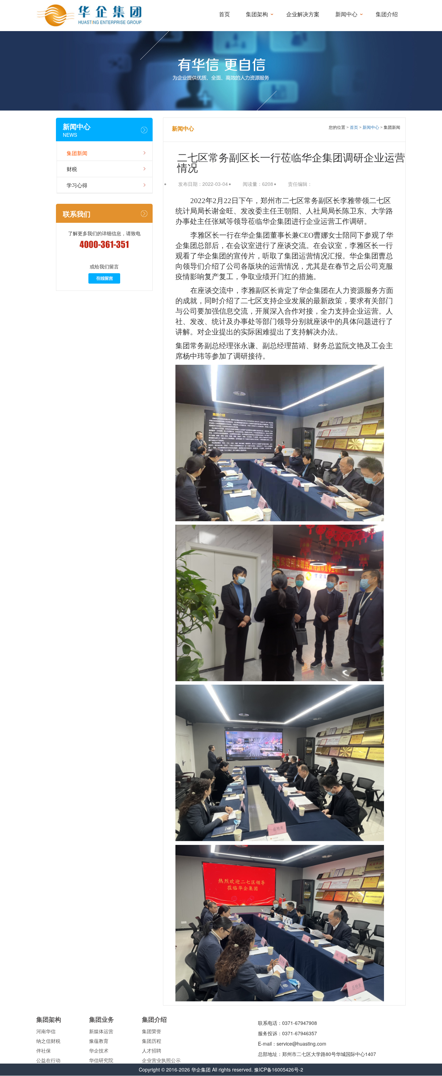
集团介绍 (387, 14)
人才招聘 (151, 1050)
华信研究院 (101, 1060)
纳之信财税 (48, 1040)
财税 (72, 168)
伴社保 (43, 1050)
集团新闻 (77, 152)
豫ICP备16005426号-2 (278, 1069)
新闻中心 (346, 14)
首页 (224, 14)
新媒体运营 (101, 1031)
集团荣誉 (151, 1031)
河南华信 (46, 1031)
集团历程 (151, 1040)
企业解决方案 (302, 14)
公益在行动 (48, 1060)
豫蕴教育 (98, 1040)
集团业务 (101, 1019)
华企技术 (98, 1050)
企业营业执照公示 (161, 1060)
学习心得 (77, 185)
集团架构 (257, 14)
